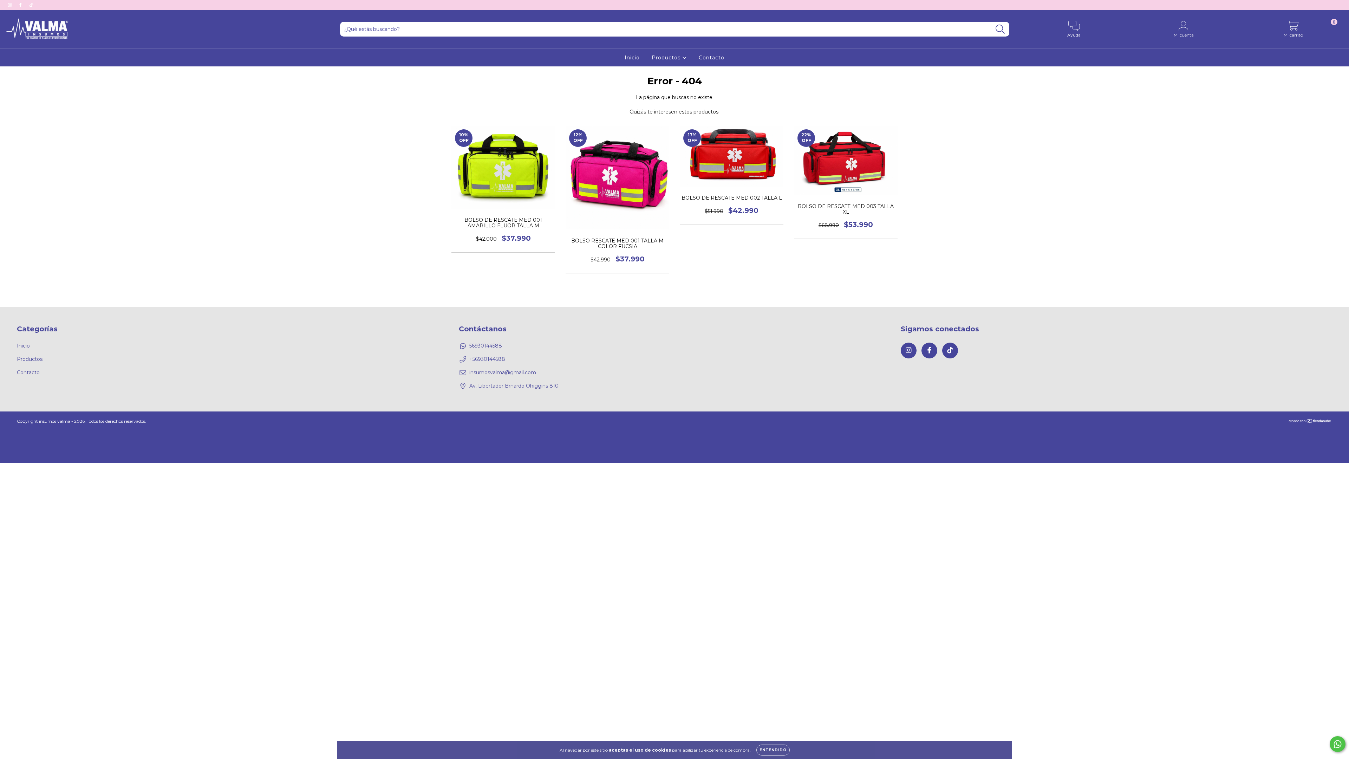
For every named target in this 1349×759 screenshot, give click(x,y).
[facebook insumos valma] (21, 5)
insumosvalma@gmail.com (502, 372)
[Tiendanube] (1310, 421)
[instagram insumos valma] (10, 5)
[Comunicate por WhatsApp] (1337, 744)
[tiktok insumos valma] (31, 5)
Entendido (773, 750)
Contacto (711, 57)
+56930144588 (487, 359)
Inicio (632, 57)
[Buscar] (1000, 29)
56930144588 (485, 346)
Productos (667, 57)
